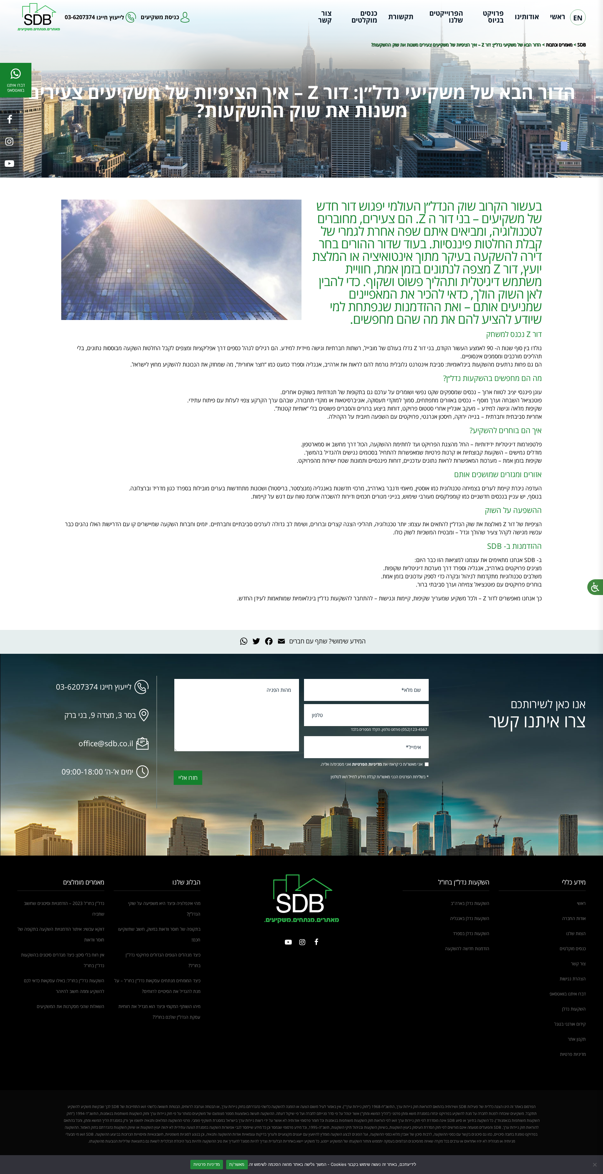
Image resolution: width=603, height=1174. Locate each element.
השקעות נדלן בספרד (471, 933)
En (578, 17)
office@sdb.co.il (106, 743)
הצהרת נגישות (573, 979)
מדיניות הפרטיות (367, 764)
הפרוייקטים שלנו (446, 16)
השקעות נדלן (574, 1009)
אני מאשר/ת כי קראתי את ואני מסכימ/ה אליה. (371, 764)
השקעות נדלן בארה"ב (470, 903)
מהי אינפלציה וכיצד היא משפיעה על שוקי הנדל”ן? (164, 908)
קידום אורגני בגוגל (570, 1024)
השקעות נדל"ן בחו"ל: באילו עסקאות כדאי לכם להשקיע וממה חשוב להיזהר (64, 986)
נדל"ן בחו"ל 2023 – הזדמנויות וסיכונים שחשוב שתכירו (64, 908)
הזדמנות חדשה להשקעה (467, 948)
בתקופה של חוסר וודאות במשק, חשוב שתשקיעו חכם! (159, 934)
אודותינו (527, 16)
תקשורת (400, 16)
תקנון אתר (577, 1039)
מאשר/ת (237, 1164)
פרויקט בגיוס (493, 16)
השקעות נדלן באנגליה (469, 918)
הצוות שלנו (576, 933)
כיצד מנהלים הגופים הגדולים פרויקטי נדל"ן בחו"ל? (163, 960)
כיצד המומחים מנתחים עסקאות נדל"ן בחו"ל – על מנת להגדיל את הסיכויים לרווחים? (157, 986)
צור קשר (325, 16)
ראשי (557, 16)
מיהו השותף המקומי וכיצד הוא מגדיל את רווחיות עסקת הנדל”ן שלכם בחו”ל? (159, 1011)
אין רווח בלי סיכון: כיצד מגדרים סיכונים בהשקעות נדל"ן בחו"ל (62, 960)
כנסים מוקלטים (364, 16)
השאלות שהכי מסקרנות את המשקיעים (70, 1006)
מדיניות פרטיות (573, 1054)
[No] (595, 1164)
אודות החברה (574, 918)
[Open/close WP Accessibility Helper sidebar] (595, 587)
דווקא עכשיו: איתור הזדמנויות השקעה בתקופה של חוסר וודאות (61, 934)
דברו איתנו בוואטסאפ (568, 994)
